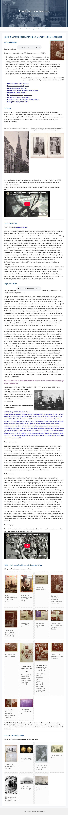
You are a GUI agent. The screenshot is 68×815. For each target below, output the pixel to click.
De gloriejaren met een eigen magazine (19, 95)
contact (45, 29)
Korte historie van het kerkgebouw (18, 86)
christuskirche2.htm (20, 227)
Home (22, 29)
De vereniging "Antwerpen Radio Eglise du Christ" (22, 90)
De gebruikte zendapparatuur (16, 93)
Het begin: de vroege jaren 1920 (17, 88)
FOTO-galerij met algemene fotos (17, 102)
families (28, 29)
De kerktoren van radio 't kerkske (17, 83)
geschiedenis (37, 29)
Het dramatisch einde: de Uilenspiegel (19, 97)
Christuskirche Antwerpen (34, 11)
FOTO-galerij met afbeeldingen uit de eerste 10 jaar (23, 99)
